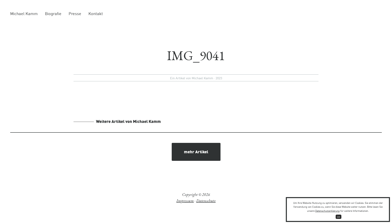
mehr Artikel (196, 151)
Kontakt (95, 13)
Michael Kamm (24, 13)
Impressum (185, 200)
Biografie (53, 13)
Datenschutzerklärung (327, 210)
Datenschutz (206, 200)
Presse (75, 13)
